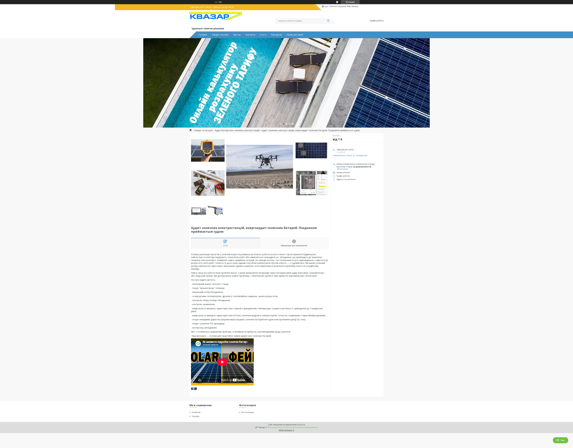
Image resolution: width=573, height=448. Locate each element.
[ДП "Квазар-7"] (216, 19)
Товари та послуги (203, 130)
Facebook (196, 412)
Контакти (250, 35)
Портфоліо (276, 35)
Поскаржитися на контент (280, 427)
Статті (263, 35)
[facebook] (192, 389)
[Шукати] (328, 21)
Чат (563, 440)
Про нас (237, 35)
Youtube (195, 416)
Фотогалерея (247, 412)
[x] (195, 389)
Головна (202, 35)
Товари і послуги (220, 35)
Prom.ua (301, 424)
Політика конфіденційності (306, 427)
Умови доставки (294, 35)
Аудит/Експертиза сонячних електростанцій (237, 130)
